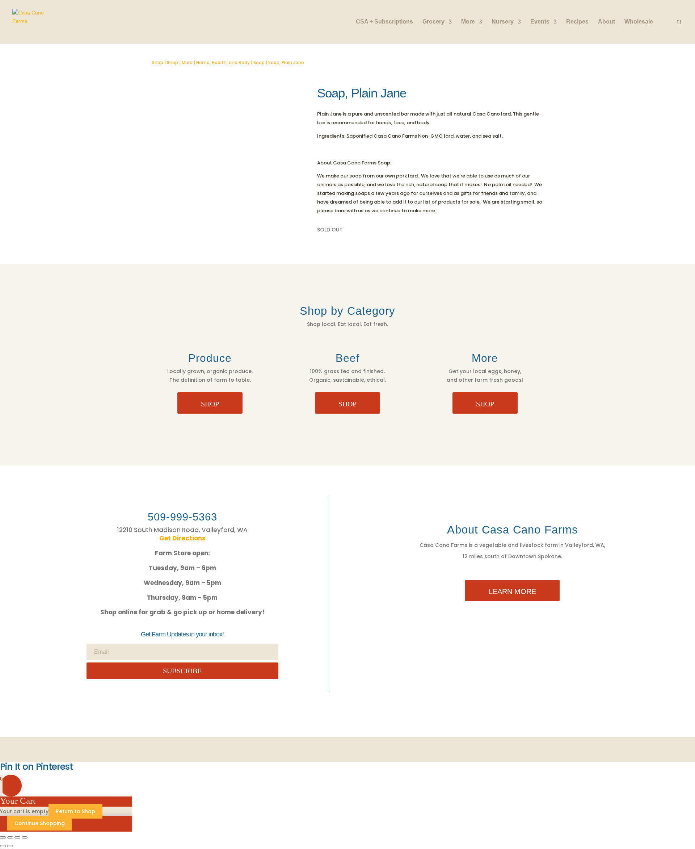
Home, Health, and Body (223, 62)
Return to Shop (75, 811)
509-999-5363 (182, 517)
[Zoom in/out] (3, 837)
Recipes (577, 22)
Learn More (512, 591)
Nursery (503, 22)
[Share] (17, 837)
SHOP (210, 404)
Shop (157, 62)
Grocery (433, 22)
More (468, 22)
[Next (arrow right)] (10, 846)
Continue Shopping (39, 823)
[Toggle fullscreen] (10, 837)
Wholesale (638, 22)
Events (539, 22)
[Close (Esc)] (25, 837)
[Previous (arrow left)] (3, 846)
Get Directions (182, 538)
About (606, 22)
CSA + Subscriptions (384, 22)
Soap (259, 62)
